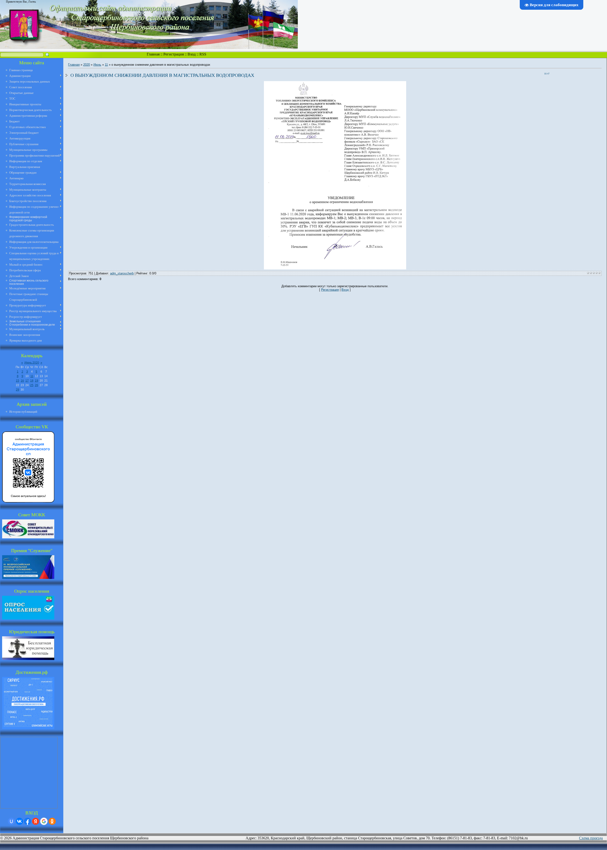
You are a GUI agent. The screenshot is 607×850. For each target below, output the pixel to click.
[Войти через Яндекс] (35, 821)
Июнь (97, 64)
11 (31, 376)
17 (27, 380)
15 (17, 380)
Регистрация (173, 54)
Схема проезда (591, 838)
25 (31, 385)
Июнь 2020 (31, 362)
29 (17, 389)
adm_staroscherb (122, 273)
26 (36, 385)
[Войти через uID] (11, 821)
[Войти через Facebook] (27, 821)
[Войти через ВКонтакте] (19, 821)
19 (36, 380)
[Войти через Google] (44, 821)
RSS (202, 54)
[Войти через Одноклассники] (52, 821)
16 (22, 380)
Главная (153, 54)
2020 (86, 64)
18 (31, 380)
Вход (192, 54)
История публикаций (23, 411)
